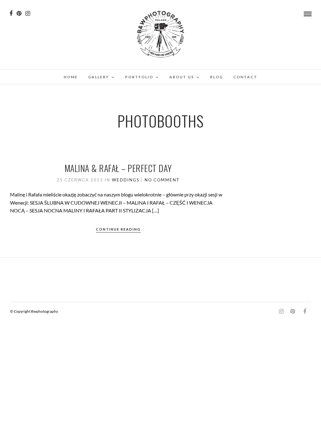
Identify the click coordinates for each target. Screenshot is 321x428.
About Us (181, 77)
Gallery (98, 77)
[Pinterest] (19, 13)
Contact (245, 77)
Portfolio (139, 77)
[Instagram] (27, 13)
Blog (216, 77)
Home (71, 77)
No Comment (162, 179)
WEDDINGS (125, 179)
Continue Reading (118, 229)
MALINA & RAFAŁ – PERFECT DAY (118, 168)
